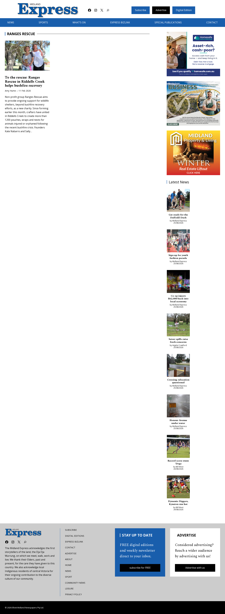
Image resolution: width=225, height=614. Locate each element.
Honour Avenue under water (178, 422)
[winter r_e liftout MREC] (193, 153)
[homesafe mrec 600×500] (193, 54)
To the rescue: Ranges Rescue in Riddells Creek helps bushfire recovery (25, 81)
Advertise (161, 10)
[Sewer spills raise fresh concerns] (178, 325)
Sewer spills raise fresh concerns (178, 341)
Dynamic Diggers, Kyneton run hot (178, 503)
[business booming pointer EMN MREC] (193, 103)
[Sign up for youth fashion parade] (178, 241)
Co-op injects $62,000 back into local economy (178, 299)
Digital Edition (184, 10)
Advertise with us (195, 567)
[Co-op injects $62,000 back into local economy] (178, 282)
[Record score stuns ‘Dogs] (178, 447)
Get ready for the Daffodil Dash (178, 216)
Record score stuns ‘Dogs (178, 462)
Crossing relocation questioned (178, 381)
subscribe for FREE (140, 567)
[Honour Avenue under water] (178, 406)
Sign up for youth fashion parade (178, 257)
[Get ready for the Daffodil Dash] (178, 201)
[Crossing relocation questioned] (178, 366)
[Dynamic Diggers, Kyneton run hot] (178, 487)
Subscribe (140, 10)
